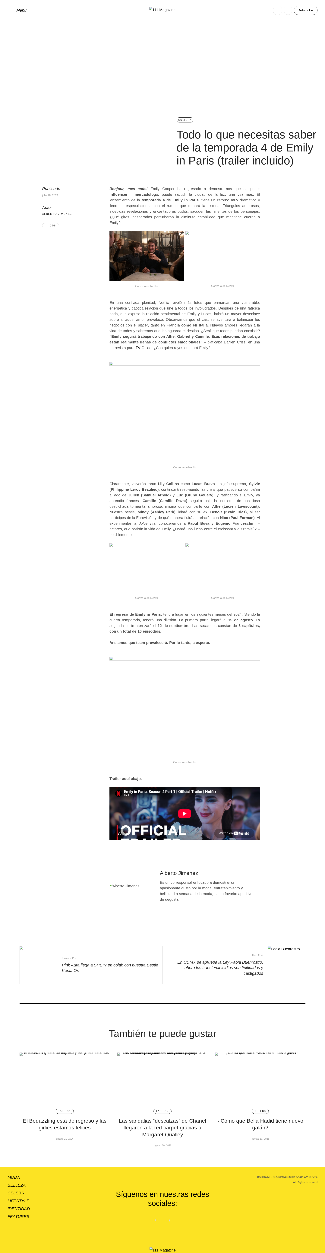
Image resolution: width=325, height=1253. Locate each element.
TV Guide (142, 348)
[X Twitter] (57, 237)
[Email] (63, 237)
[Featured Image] (65, 1079)
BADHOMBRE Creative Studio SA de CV (282, 1176)
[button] (17, 10)
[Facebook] (51, 237)
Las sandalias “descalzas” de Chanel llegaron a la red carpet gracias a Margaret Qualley (162, 1128)
